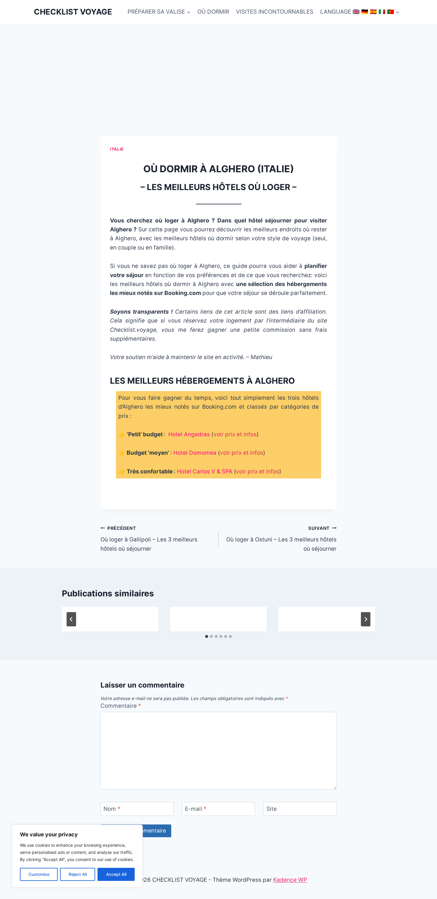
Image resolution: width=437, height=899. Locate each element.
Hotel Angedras (189, 434)
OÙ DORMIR (213, 11)
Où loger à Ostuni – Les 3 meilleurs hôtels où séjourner (281, 538)
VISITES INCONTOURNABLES (274, 11)
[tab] (206, 636)
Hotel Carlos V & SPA (204, 471)
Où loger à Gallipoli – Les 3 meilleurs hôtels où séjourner (148, 538)
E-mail (196, 808)
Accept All (116, 874)
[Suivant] (365, 619)
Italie (117, 149)
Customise (39, 874)
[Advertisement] (218, 68)
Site (271, 808)
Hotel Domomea (194, 452)
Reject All (78, 874)
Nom (111, 808)
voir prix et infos (235, 434)
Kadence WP (290, 879)
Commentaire (120, 705)
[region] (77, 856)
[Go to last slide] (71, 619)
